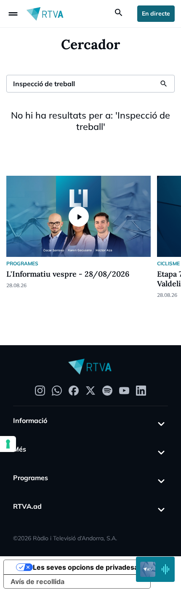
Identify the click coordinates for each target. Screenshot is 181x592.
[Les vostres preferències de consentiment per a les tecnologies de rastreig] (8, 444)
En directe (156, 13)
